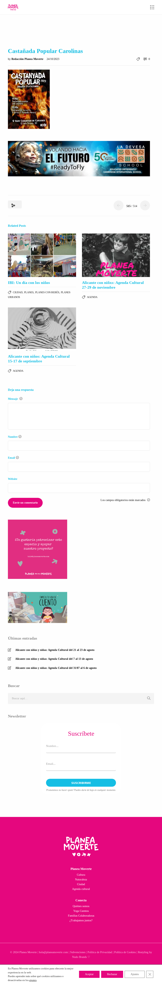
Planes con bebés (47, 292)
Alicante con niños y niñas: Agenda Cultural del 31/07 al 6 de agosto (56, 667)
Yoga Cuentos (81, 910)
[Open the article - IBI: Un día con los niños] (42, 255)
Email (11, 457)
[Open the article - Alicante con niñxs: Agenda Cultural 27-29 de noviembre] (116, 255)
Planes (29, 292)
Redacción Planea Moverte (27, 59)
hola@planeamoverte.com (53, 952)
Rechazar (112, 974)
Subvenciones (77, 952)
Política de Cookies (125, 952)
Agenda (92, 297)
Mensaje (13, 398)
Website (12, 478)
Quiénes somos (81, 906)
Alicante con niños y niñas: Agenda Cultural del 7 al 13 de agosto (54, 658)
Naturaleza (81, 879)
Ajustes (135, 974)
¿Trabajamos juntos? (81, 920)
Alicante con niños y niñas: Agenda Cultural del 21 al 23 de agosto (54, 649)
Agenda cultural (81, 889)
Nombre (13, 436)
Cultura (81, 874)
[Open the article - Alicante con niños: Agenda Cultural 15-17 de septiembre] (42, 329)
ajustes (33, 980)
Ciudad (18, 292)
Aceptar (89, 974)
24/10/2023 (53, 59)
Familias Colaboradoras (81, 915)
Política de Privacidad (100, 952)
